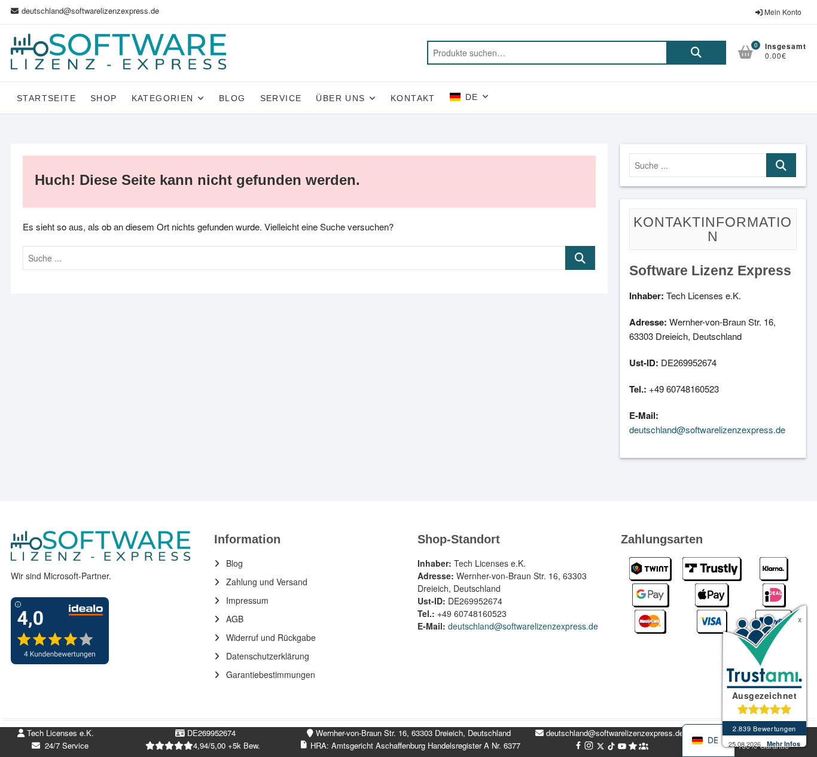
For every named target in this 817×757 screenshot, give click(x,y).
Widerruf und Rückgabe (271, 637)
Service (281, 98)
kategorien (163, 98)
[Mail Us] (16, 11)
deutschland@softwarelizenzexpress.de (90, 10)
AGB (234, 619)
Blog (232, 98)
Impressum (247, 600)
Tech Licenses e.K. (59, 732)
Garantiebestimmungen (270, 674)
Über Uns (340, 98)
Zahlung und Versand (266, 582)
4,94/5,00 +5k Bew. (226, 745)
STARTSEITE (46, 98)
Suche (696, 53)
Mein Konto (782, 12)
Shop (103, 98)
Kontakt (413, 98)
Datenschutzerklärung (267, 656)
